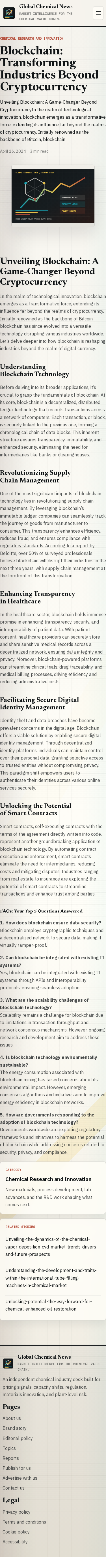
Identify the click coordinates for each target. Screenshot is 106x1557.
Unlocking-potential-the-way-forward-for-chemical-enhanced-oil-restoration (48, 1305)
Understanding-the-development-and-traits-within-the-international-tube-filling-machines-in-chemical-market (51, 1277)
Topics (9, 1448)
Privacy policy (17, 1512)
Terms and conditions (24, 1522)
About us (12, 1418)
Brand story (15, 1428)
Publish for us (17, 1468)
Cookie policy (16, 1532)
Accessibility (15, 1542)
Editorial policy (18, 1438)
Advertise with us (20, 1478)
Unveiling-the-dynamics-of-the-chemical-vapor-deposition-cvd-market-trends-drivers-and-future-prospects (51, 1246)
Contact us (14, 1488)
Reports (11, 1458)
